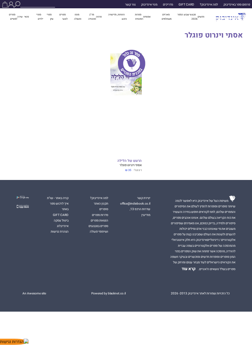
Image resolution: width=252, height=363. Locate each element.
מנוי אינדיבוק (149, 4)
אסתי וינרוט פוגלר (131, 165)
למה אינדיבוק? (209, 4)
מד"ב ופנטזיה (92, 17)
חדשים (201, 17)
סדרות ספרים (100, 215)
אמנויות (147, 17)
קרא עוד (189, 269)
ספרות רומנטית (139, 17)
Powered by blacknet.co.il (108, 293)
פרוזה (99, 17)
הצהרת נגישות (60, 231)
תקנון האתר (101, 203)
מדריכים (168, 4)
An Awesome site (34, 293)
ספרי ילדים (39, 17)
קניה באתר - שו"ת (58, 198)
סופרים (103, 209)
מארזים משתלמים (166, 17)
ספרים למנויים (13, 17)
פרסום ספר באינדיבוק (236, 4)
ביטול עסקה (61, 220)
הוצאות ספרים (99, 220)
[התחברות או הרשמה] (11, 5)
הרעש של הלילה (129, 161)
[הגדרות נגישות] (14, 342)
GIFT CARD (186, 4)
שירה (19, 17)
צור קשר (130, 4)
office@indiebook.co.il (135, 203)
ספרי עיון (50, 17)
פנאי (26, 17)
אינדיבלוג (63, 226)
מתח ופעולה (77, 17)
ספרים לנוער (63, 17)
